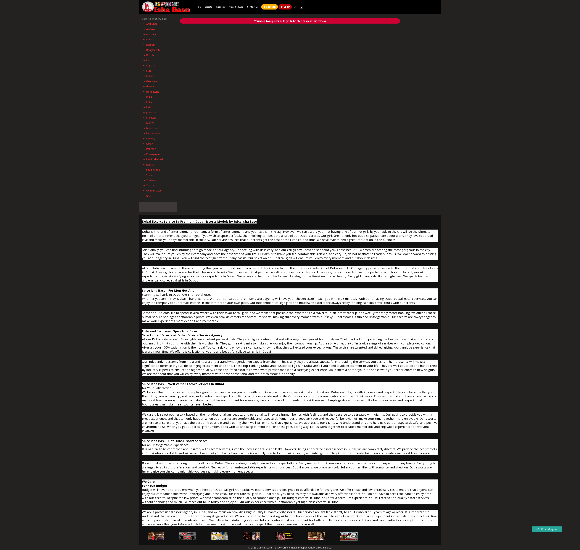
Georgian (151, 81)
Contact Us (252, 6)
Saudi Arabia (153, 169)
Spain (149, 175)
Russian (150, 164)
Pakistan (151, 149)
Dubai (149, 60)
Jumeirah (151, 112)
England (150, 65)
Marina (150, 123)
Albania (150, 29)
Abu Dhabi (152, 24)
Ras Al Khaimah (155, 159)
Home (198, 6)
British (150, 55)
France (150, 76)
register (274, 21)
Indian (149, 102)
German (150, 86)
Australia (151, 34)
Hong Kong (152, 91)
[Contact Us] (301, 7)
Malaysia (151, 117)
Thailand (151, 180)
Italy (148, 107)
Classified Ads (236, 6)
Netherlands (153, 133)
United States (153, 190)
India (149, 96)
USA (148, 196)
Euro (149, 70)
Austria (150, 39)
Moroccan (152, 128)
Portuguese (153, 154)
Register (271, 6)
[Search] (295, 7)
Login (287, 6)
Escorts (208, 6)
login (286, 21)
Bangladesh (153, 50)
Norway (150, 138)
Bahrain (150, 44)
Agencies (220, 6)
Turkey (150, 185)
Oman (149, 143)
